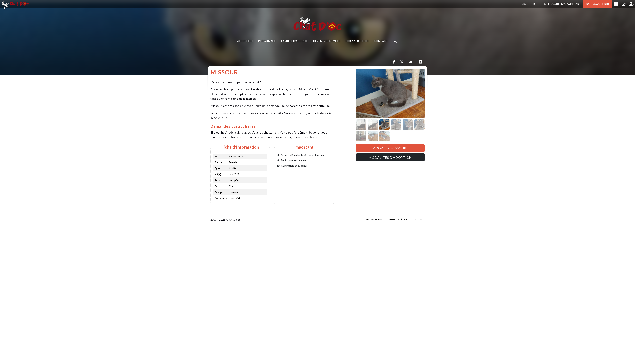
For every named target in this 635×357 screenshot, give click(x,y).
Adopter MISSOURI (390, 148)
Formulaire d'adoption (560, 3)
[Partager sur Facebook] (394, 62)
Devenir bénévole (326, 40)
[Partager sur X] (402, 62)
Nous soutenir (597, 3)
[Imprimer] (420, 62)
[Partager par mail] (410, 62)
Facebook (616, 4)
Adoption (245, 40)
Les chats (528, 3)
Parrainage (267, 40)
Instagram (623, 4)
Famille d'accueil (294, 40)
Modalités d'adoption (390, 157)
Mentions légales (398, 219)
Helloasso (631, 4)
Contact (381, 40)
